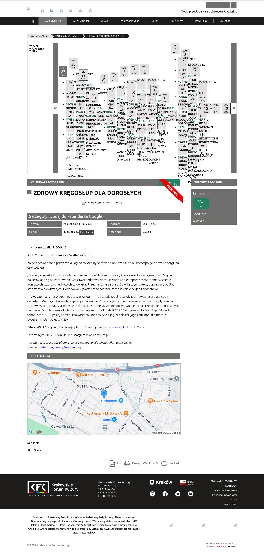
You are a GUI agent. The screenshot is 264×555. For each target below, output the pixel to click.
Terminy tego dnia (208, 182)
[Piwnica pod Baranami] (80, 10)
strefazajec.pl (114, 327)
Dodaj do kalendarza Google (76, 216)
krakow (161, 483)
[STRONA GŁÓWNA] (32, 21)
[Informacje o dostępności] (215, 5)
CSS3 (178, 545)
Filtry (173, 183)
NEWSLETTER (230, 504)
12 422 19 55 (110, 496)
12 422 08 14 (110, 492)
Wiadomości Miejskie (226, 490)
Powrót (149, 462)
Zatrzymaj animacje (209, 5)
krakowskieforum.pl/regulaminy (59, 347)
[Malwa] (42, 10)
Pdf (114, 462)
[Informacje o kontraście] (234, 5)
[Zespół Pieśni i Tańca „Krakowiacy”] (90, 10)
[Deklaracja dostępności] (221, 5)
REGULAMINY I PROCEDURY (224, 481)
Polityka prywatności (224, 495)
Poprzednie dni (55, 108)
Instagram (152, 494)
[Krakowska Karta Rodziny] (171, 525)
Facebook (165, 494)
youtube (190, 494)
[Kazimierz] (61, 10)
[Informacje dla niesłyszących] (227, 5)
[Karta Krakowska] (235, 525)
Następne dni (234, 108)
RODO (234, 499)
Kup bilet (85, 232)
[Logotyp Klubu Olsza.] (103, 203)
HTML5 (173, 545)
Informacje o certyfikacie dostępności (135, 545)
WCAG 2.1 (189, 544)
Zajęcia (147, 231)
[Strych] (71, 10)
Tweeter (178, 494)
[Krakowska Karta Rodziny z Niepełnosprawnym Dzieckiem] (203, 525)
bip (187, 484)
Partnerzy (231, 486)
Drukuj (131, 462)
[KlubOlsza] (51, 10)
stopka (54, 489)
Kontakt (169, 462)
